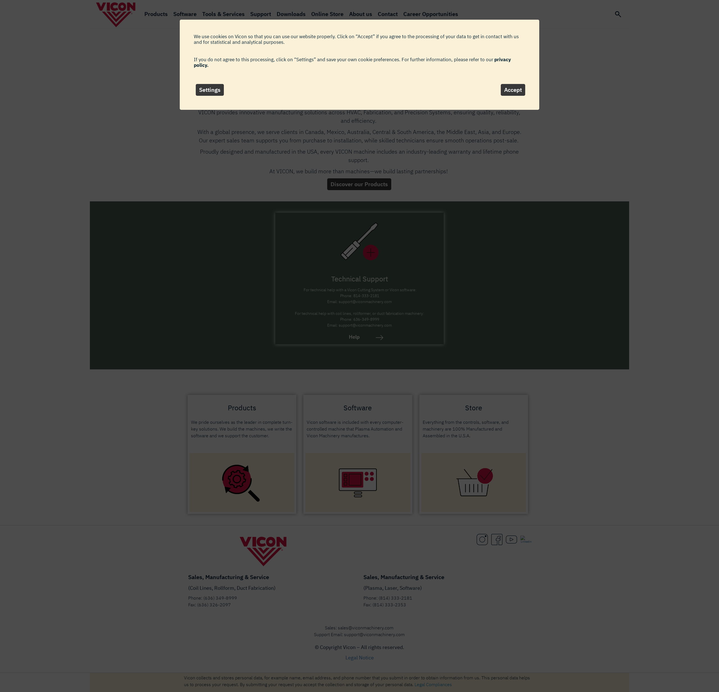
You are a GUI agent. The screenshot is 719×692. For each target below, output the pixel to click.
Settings (209, 90)
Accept (513, 90)
